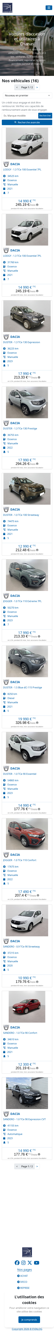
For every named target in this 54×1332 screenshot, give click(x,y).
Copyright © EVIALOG (27, 1329)
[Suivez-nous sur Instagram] (24, 1263)
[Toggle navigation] (49, 7)
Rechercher (45, 115)
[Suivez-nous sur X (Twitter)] (30, 1263)
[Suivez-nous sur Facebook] (17, 1263)
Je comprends (29, 1319)
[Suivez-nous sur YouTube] (36, 1263)
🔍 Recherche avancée (27, 122)
